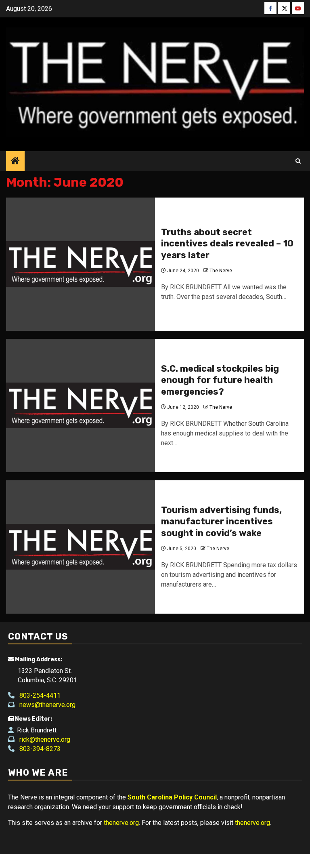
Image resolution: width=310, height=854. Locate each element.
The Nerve (220, 270)
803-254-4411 (38, 695)
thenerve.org (121, 823)
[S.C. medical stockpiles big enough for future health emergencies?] (80, 405)
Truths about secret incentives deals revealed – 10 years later (227, 244)
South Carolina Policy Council (172, 797)
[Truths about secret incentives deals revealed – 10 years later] (80, 264)
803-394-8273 (38, 749)
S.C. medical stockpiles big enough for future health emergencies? (220, 380)
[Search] (298, 161)
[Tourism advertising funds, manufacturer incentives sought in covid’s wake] (80, 547)
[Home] (15, 161)
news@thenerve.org (45, 705)
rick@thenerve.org (42, 739)
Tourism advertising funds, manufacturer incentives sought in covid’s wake (221, 521)
